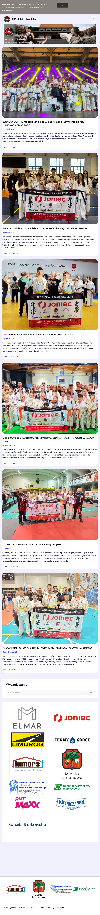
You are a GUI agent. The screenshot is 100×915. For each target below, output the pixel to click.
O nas (41, 907)
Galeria (33, 907)
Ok (62, 5)
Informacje (50, 907)
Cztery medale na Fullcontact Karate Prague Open (31, 544)
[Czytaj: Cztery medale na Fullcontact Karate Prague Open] (50, 504)
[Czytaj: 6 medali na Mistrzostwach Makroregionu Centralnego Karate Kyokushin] (50, 188)
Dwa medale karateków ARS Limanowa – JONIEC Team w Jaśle (37, 334)
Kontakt (60, 907)
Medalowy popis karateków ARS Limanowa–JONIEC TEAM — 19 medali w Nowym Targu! (48, 439)
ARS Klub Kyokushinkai (24, 19)
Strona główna (10, 907)
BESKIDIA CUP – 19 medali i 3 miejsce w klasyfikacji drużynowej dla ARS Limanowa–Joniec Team (43, 123)
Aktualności (23, 907)
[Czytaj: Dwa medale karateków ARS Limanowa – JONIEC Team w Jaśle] (50, 294)
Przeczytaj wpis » (10, 146)
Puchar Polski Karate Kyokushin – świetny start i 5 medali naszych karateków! (47, 648)
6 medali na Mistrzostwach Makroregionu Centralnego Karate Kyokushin (44, 228)
